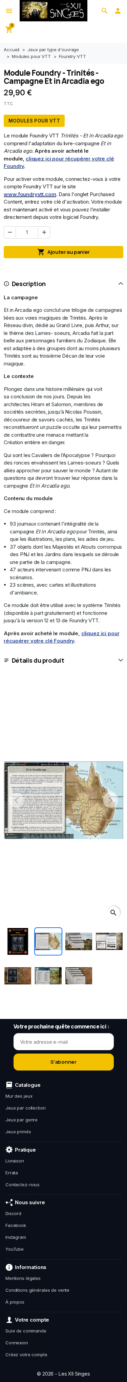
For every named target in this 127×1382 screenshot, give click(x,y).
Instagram (15, 1237)
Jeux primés (18, 1131)
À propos (14, 1302)
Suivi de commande (25, 1330)
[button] (104, 11)
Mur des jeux (18, 1096)
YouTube (14, 1249)
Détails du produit (38, 660)
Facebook (15, 1225)
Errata (11, 1172)
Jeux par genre (21, 1119)
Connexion (16, 1342)
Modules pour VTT (34, 121)
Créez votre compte (26, 1354)
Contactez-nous (22, 1184)
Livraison (14, 1160)
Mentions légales (23, 1278)
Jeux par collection (25, 1108)
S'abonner (63, 1061)
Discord (13, 1213)
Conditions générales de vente (37, 1290)
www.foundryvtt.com (30, 194)
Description (29, 284)
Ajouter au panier (63, 252)
